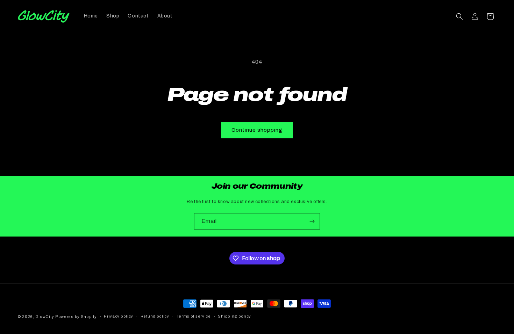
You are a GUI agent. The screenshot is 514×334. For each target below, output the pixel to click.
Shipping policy (234, 316)
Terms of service (194, 316)
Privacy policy (118, 316)
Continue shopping (257, 130)
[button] (459, 16)
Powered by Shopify (76, 316)
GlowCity (44, 316)
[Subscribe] (312, 221)
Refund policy (155, 316)
